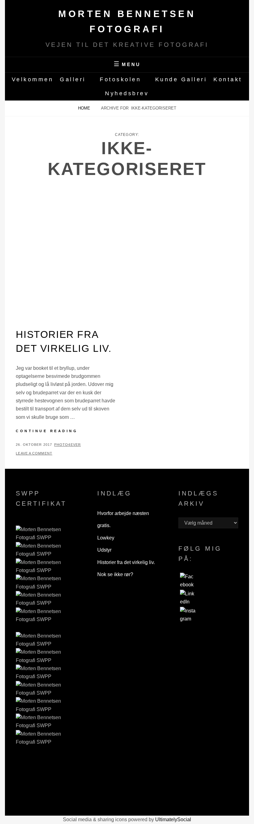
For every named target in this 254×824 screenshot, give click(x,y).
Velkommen (33, 79)
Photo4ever (67, 444)
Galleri (73, 79)
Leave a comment (34, 453)
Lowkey (105, 537)
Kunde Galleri (181, 79)
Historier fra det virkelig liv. (126, 562)
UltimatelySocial (173, 819)
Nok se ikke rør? (115, 574)
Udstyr (104, 550)
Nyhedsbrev (127, 93)
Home (84, 108)
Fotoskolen (120, 79)
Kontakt (227, 79)
